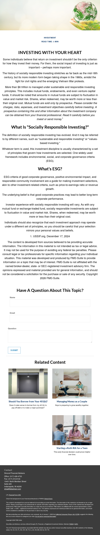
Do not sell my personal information (45, 516)
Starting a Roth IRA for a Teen (72, 448)
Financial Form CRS (15, 495)
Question (12, 328)
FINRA (71, 524)
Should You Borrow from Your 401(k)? (28, 401)
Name (12, 297)
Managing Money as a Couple (72, 401)
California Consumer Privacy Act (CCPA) (67, 514)
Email (12, 313)
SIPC (76, 524)
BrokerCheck (48, 499)
